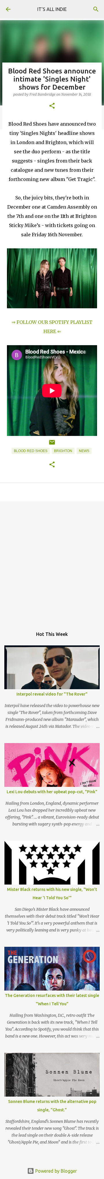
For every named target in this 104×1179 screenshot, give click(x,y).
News (84, 451)
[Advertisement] (52, 562)
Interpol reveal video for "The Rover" (52, 694)
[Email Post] (52, 445)
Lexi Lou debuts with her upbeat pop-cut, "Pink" (52, 791)
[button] (52, 106)
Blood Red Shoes (30, 451)
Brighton (63, 451)
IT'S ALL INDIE (52, 9)
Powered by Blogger (55, 1171)
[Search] (95, 9)
